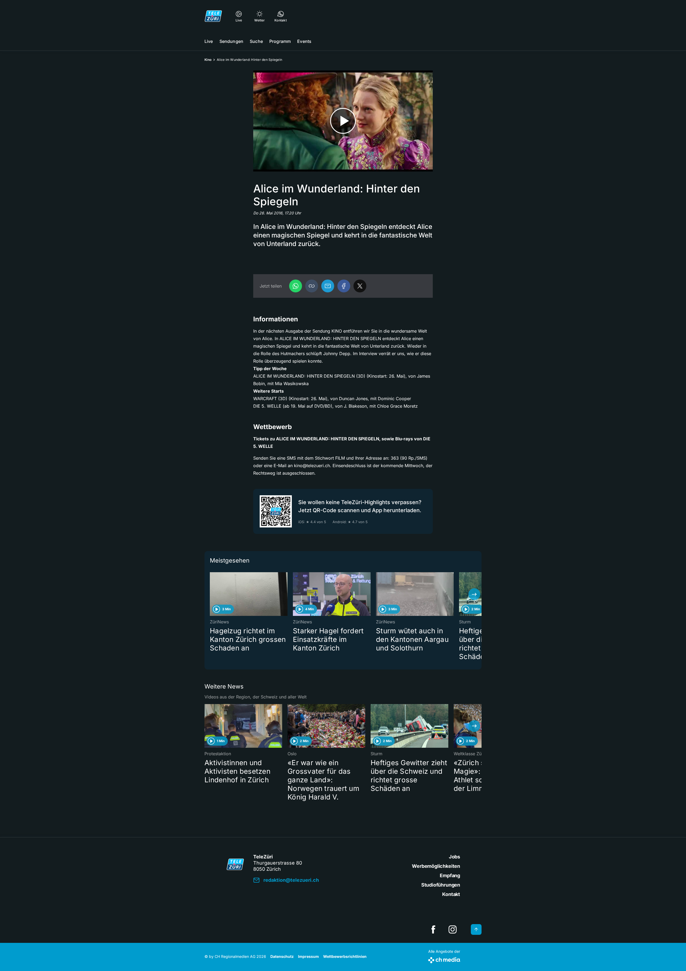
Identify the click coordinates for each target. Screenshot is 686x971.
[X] (359, 286)
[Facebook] (343, 286)
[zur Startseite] (213, 16)
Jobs (454, 857)
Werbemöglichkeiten (436, 866)
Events (304, 41)
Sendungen (231, 41)
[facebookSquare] (433, 929)
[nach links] (212, 594)
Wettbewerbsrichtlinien (345, 956)
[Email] (327, 286)
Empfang (450, 875)
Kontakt (451, 894)
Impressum (308, 956)
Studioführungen (440, 885)
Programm (280, 41)
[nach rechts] (474, 594)
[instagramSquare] (452, 929)
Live (208, 41)
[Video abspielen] (343, 121)
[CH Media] (444, 959)
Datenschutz (282, 956)
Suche (256, 41)
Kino (207, 60)
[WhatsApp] (295, 286)
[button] (311, 286)
